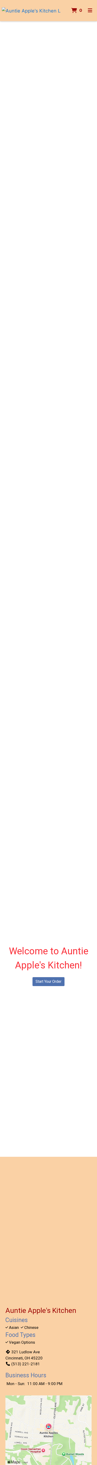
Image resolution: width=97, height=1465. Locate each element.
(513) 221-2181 (25, 1364)
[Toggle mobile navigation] (90, 11)
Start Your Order (48, 981)
